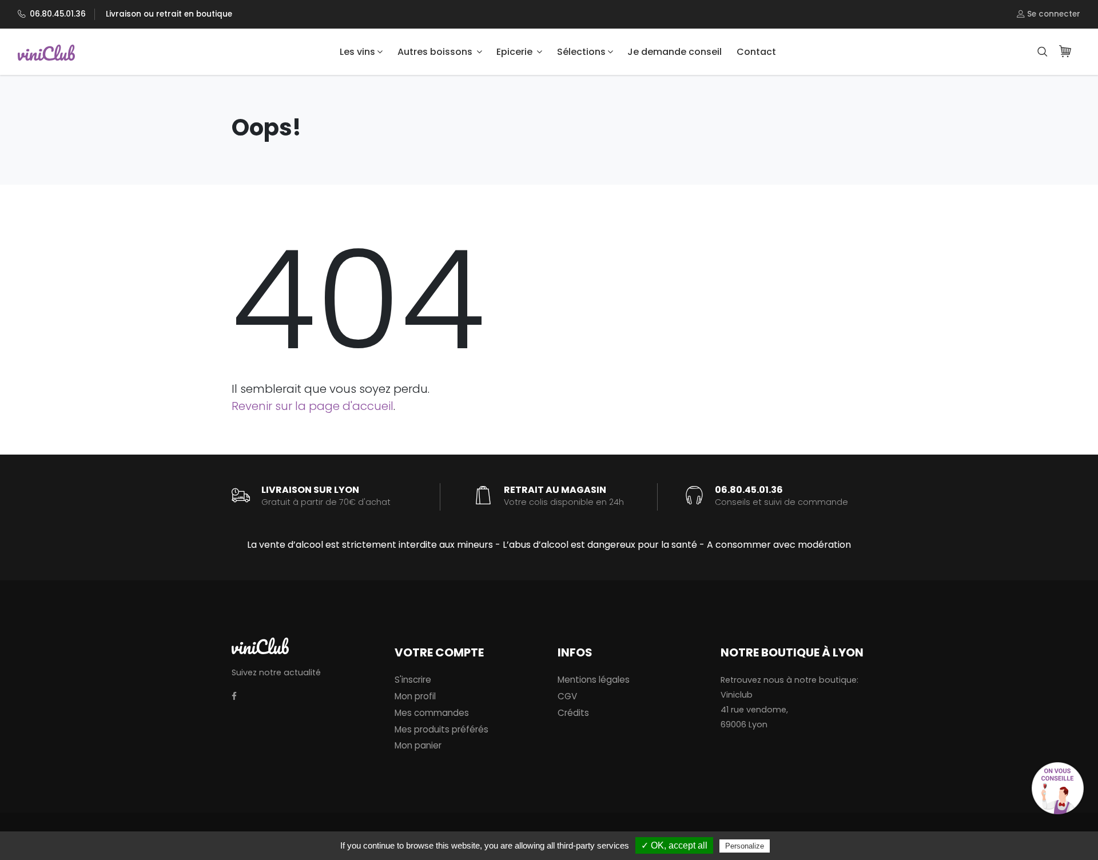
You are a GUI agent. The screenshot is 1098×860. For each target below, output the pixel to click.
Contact (756, 51)
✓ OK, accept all (674, 845)
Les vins (357, 51)
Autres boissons (436, 51)
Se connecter (1052, 14)
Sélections (581, 51)
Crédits (573, 713)
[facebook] (234, 696)
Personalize (744, 846)
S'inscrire (413, 680)
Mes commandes (432, 713)
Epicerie (515, 51)
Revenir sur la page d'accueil (312, 406)
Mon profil (415, 696)
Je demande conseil (674, 51)
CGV (567, 696)
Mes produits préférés (441, 729)
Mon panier (418, 745)
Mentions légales (594, 680)
